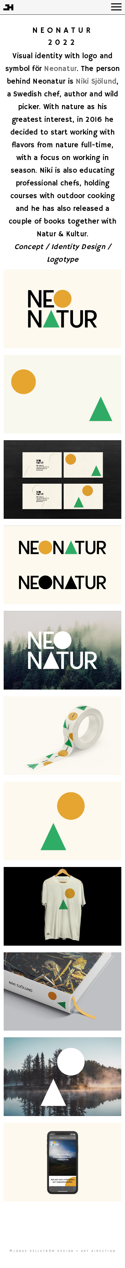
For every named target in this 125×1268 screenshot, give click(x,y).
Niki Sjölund (96, 81)
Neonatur (60, 69)
